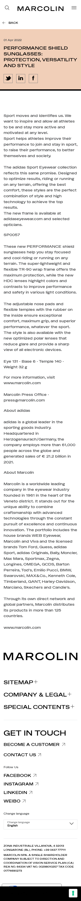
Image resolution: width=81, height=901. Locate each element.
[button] (8, 8)
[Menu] (72, 8)
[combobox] (40, 824)
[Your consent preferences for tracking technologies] (73, 893)
